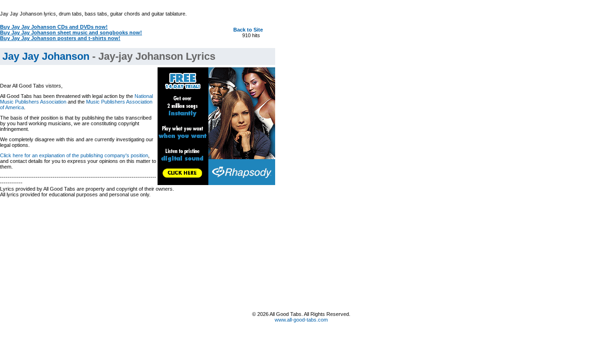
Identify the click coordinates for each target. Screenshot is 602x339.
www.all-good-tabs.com (301, 320)
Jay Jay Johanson (45, 56)
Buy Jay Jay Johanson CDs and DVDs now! (54, 27)
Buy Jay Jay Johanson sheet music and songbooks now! (71, 32)
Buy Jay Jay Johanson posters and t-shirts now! (60, 38)
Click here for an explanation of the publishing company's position (74, 155)
